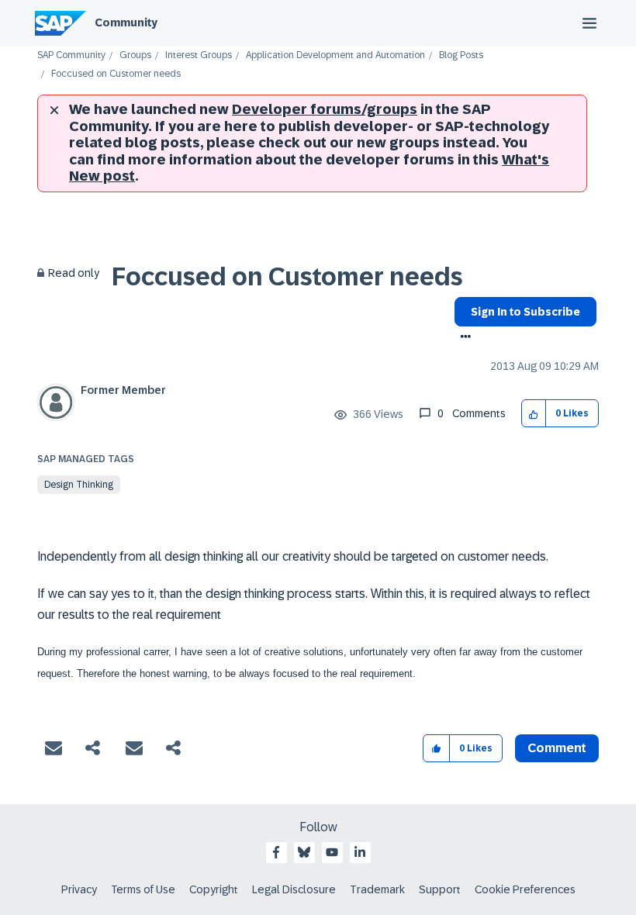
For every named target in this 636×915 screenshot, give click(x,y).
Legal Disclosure (294, 889)
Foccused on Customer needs (287, 277)
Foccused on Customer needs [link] (116, 74)
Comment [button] (556, 747)
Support (440, 889)
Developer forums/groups (324, 109)
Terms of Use (143, 889)
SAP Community (71, 55)
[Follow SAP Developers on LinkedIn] (360, 852)
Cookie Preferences (525, 889)
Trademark (377, 889)
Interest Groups (198, 55)
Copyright (213, 889)
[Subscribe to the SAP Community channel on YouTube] (332, 852)
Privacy (79, 889)
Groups (135, 55)
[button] (534, 413)
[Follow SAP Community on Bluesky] (304, 852)
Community (126, 22)
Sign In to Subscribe (525, 312)
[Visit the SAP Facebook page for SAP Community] (276, 852)
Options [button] (463, 338)
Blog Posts (461, 55)
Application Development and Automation (335, 55)
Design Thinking (78, 484)
